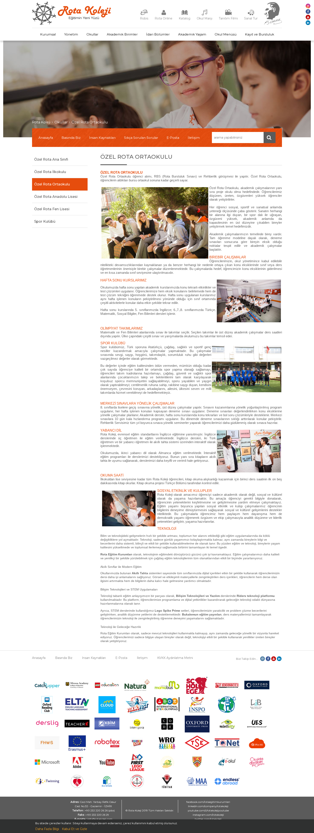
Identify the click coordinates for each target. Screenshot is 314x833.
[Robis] (144, 14)
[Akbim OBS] (106, 728)
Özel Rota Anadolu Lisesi (56, 197)
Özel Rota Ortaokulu (90, 122)
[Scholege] (197, 693)
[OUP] (256, 688)
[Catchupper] (47, 687)
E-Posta (173, 138)
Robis (144, 18)
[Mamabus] (166, 688)
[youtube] (308, 17)
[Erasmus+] (77, 751)
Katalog (184, 18)
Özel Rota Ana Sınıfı (51, 159)
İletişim (194, 138)
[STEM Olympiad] (166, 710)
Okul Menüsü (225, 34)
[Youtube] (107, 770)
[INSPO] (196, 712)
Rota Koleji (41, 122)
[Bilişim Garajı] (136, 731)
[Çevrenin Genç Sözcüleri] (227, 712)
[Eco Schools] (107, 785)
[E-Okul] (227, 765)
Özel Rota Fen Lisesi (51, 209)
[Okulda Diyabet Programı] (256, 766)
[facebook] (308, 11)
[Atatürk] (273, 23)
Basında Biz (71, 138)
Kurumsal (48, 34)
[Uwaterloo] (197, 767)
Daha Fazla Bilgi (47, 829)
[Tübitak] (167, 787)
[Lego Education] (106, 687)
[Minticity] (227, 731)
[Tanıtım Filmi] (228, 14)
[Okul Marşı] (204, 14)
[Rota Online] (163, 14)
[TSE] (197, 749)
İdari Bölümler (158, 34)
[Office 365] (257, 751)
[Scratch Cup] (137, 750)
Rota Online (163, 18)
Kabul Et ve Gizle (74, 829)
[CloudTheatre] (107, 712)
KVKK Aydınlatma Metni (175, 658)
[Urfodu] (167, 770)
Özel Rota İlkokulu (50, 172)
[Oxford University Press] (197, 731)
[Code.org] (167, 731)
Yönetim (71, 34)
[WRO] (167, 751)
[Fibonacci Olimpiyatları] (226, 687)
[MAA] (197, 784)
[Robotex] (106, 747)
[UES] (256, 730)
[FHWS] (47, 748)
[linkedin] (308, 22)
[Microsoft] (47, 768)
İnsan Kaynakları (102, 138)
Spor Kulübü (44, 221)
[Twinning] (47, 784)
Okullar (92, 34)
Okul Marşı (204, 18)
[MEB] (137, 787)
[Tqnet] (226, 746)
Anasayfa (45, 138)
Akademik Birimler (122, 34)
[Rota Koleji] (71, 24)
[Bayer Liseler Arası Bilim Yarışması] (257, 712)
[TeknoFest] (137, 712)
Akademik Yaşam (192, 34)
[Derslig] (47, 729)
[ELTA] (77, 710)
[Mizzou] (77, 688)
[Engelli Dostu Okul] (77, 787)
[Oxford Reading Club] (47, 712)
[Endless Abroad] (226, 784)
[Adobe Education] (77, 770)
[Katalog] (184, 14)
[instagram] (308, 6)
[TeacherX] (77, 726)
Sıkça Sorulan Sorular (141, 138)
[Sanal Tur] (251, 14)
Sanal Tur (251, 18)
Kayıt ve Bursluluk (259, 34)
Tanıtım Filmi (228, 18)
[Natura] (137, 690)
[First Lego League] (137, 770)
